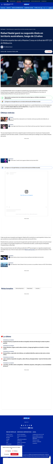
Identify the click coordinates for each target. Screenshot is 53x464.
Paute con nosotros (20, 445)
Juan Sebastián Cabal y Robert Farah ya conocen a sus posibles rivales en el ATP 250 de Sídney (31, 264)
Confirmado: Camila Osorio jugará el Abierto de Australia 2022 (24, 160)
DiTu (7, 442)
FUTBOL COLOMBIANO (39, 7)
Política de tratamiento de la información (38, 438)
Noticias (15, 450)
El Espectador (8, 444)
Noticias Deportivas (20, 288)
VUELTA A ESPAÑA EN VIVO (17, 7)
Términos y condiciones (37, 441)
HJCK (7, 440)
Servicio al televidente (21, 434)
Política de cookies (36, 440)
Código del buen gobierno (21, 439)
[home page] (7, 1)
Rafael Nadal (29, 288)
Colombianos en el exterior (8, 339)
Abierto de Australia (30, 249)
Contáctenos (19, 440)
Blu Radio (8, 437)
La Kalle (7, 439)
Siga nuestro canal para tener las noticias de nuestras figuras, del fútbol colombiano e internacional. (25, 98)
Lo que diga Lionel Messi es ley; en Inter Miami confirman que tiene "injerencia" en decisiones (30, 126)
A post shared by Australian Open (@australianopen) (26, 214)
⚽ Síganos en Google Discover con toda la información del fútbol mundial (22, 101)
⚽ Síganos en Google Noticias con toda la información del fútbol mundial (22, 167)
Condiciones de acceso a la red (38, 434)
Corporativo (35, 443)
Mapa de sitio (19, 444)
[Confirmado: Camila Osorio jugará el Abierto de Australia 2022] (4, 160)
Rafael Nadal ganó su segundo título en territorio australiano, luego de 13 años (21, 29)
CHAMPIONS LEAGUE (28, 7)
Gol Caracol (3, 29)
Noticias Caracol (9, 434)
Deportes (9, 450)
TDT (18, 437)
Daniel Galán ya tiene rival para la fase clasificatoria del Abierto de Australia (27, 257)
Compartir (50, 51)
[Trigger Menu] (2, 4)
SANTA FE (8, 7)
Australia (37, 288)
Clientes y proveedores (21, 442)
